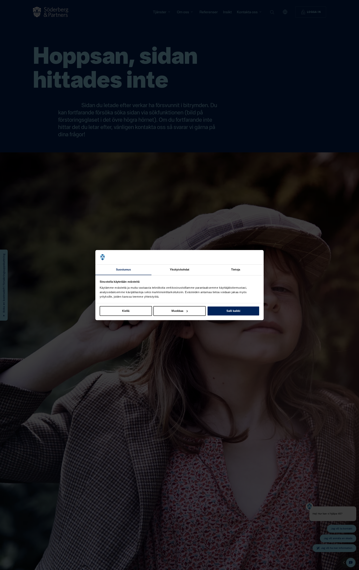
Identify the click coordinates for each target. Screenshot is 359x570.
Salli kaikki (233, 310)
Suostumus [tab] (123, 269)
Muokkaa (177, 310)
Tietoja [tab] (235, 269)
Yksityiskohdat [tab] (179, 269)
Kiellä (125, 310)
